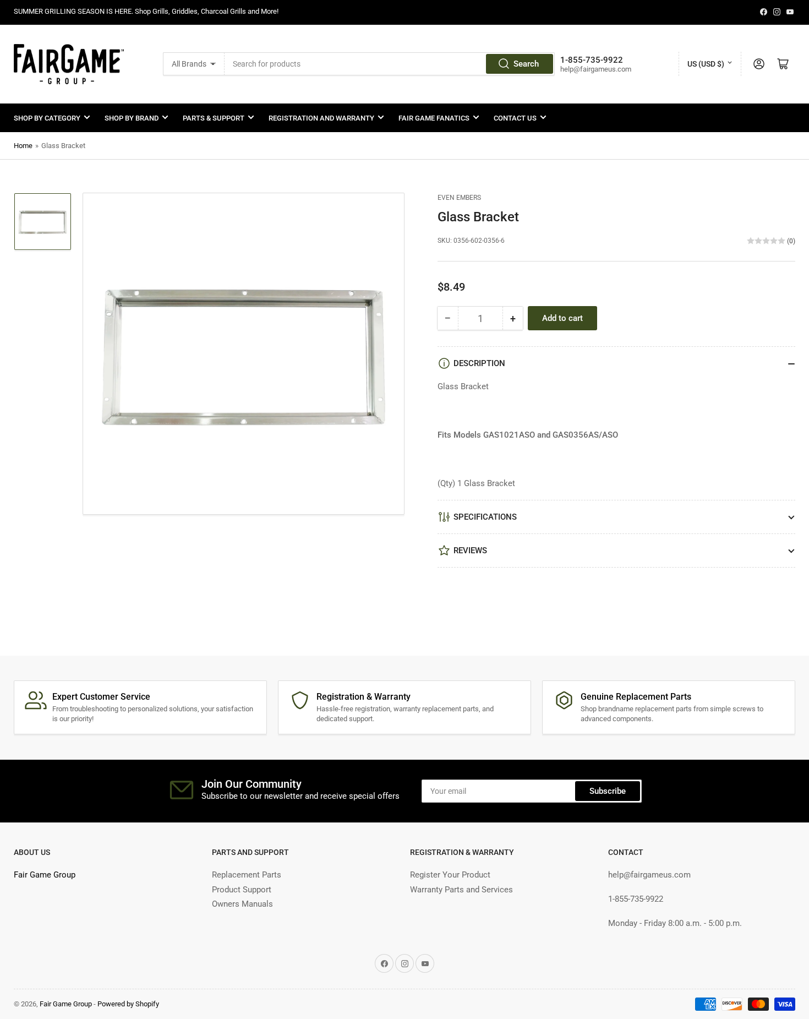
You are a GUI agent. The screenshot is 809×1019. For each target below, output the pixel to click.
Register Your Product (450, 875)
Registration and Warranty (321, 118)
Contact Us (515, 118)
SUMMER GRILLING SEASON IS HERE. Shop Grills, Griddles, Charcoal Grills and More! (146, 11)
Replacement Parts (246, 875)
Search (526, 64)
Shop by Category (47, 118)
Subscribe (607, 791)
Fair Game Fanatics (433, 118)
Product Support (241, 890)
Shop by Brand (131, 118)
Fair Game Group (44, 875)
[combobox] (390, 63)
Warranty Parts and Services (461, 890)
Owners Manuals (242, 904)
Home (23, 145)
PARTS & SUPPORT (213, 118)
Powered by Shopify (128, 1004)
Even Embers (459, 197)
